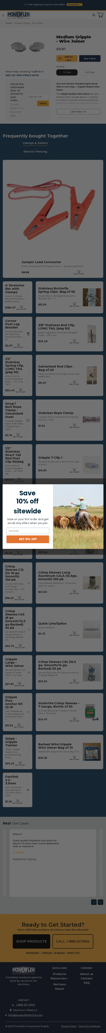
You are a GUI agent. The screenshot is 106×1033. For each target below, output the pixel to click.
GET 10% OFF (28, 539)
